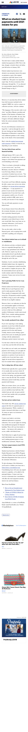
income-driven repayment (17, 186)
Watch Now (23, 2)
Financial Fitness (6, 14)
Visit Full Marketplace (21, 525)
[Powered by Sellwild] (24, 617)
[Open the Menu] (2, 2)
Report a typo (6, 515)
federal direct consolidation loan (11, 467)
